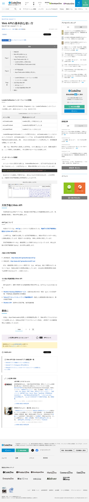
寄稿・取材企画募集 (66, 450)
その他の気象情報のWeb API (23, 87)
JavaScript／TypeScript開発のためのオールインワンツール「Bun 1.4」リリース (75, 42)
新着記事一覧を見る (74, 168)
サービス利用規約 (65, 490)
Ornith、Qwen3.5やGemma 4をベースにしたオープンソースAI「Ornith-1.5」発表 (75, 65)
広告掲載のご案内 (81, 450)
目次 (29, 46)
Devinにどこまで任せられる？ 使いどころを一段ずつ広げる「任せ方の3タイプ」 (75, 81)
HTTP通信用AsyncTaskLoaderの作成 (25, 64)
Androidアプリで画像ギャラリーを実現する (17, 362)
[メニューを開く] (3, 3)
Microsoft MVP (18, 388)
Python (62, 9)
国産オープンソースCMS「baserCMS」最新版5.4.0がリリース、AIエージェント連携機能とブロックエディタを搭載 (75, 48)
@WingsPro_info (44, 418)
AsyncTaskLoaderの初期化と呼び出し (25, 72)
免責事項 (51, 490)
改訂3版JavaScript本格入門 (31, 395)
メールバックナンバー (75, 102)
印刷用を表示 (7, 352)
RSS (36, 418)
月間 (81, 27)
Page (7, 58)
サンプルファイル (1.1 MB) (18, 40)
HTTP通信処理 (19, 70)
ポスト (47, 34)
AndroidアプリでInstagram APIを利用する (17, 365)
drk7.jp (18, 229)
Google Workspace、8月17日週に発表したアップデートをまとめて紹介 (75, 70)
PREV (19, 329)
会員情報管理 (44, 490)
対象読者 (16, 52)
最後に (15, 90)
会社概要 (57, 490)
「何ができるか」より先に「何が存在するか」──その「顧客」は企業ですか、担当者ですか (74, 162)
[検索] (15, 9)
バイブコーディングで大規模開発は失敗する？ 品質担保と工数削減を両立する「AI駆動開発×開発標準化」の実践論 (75, 32)
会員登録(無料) (18, 344)
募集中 (39, 416)
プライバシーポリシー (76, 490)
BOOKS (47, 2)
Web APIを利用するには (20, 54)
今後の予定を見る (75, 198)
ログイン (14, 346)
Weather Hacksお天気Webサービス (14, 292)
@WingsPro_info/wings (24, 420)
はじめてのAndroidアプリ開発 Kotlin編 (36, 397)
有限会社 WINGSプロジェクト (41, 410)
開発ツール (69, 9)
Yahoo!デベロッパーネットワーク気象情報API (18, 297)
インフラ (41, 9)
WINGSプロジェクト (27, 389)
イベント (40, 3)
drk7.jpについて (19, 85)
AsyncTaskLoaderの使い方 (21, 59)
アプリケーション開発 (29, 9)
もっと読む (7, 369)
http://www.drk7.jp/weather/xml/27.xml (23, 261)
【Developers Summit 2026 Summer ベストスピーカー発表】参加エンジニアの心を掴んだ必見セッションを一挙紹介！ (75, 55)
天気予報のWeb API (19, 82)
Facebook (44, 420)
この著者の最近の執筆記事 (21, 403)
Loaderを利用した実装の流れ (23, 62)
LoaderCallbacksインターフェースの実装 (26, 77)
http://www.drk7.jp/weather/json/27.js (23, 258)
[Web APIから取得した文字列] (29, 191)
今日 (68, 27)
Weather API (7, 303)
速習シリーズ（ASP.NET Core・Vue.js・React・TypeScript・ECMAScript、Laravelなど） (34, 393)
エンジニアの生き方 (52, 9)
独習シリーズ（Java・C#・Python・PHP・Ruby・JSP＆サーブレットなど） (33, 390)
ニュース (81, 126)
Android (4, 34)
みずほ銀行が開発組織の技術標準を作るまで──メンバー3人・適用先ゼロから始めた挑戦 (75, 38)
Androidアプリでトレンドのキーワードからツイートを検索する (23, 367)
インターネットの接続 (21, 80)
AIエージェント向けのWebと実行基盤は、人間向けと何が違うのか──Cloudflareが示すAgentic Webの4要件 (75, 76)
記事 (33, 3)
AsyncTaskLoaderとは (21, 57)
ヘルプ (28, 490)
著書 (26, 418)
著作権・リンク (35, 490)
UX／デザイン (79, 9)
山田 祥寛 (20, 29)
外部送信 (85, 490)
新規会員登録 (75, 106)
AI (20, 9)
